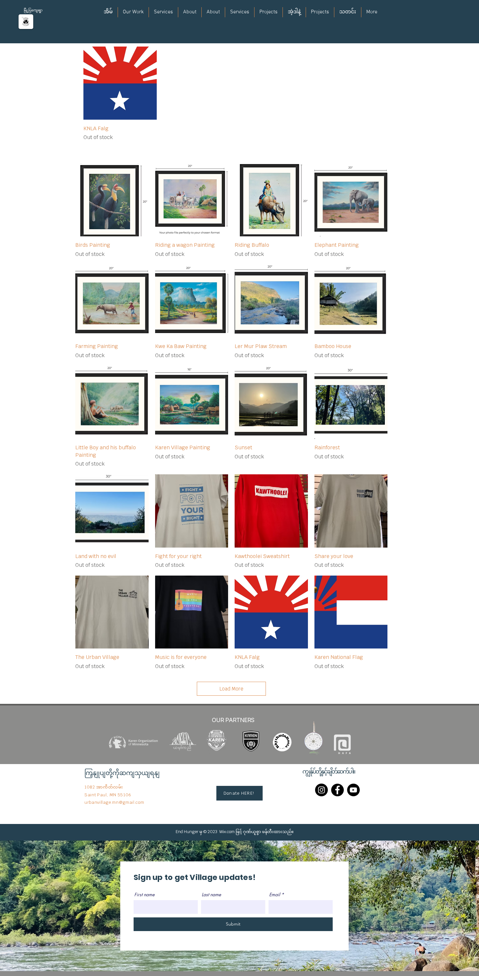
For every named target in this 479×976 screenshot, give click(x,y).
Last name (211, 894)
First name (144, 894)
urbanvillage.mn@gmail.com (114, 802)
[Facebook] (337, 790)
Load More (231, 689)
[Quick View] (120, 83)
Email (274, 894)
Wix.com (227, 831)
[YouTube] (353, 790)
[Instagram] (321, 790)
